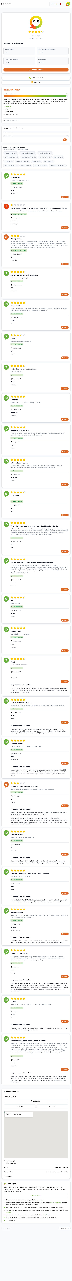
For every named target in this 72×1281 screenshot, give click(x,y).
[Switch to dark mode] (56, 4)
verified (8, 1212)
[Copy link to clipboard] (52, 4)
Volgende (63, 1228)
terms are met (39, 1200)
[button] (36, 1220)
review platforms (55, 1202)
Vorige (8, 1228)
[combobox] (36, 132)
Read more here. (44, 1214)
